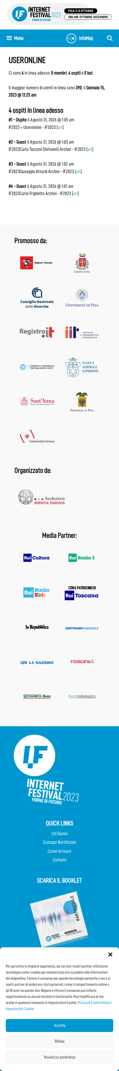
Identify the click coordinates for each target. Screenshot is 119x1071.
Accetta (59, 1025)
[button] (110, 954)
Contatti (59, 859)
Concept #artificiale (59, 842)
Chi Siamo (59, 833)
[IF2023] (59, 13)
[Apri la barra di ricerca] (110, 38)
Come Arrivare (59, 851)
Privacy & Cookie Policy (94, 1002)
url (60, 127)
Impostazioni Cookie (20, 1009)
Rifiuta (59, 1041)
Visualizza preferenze (59, 1057)
